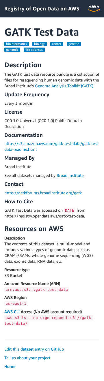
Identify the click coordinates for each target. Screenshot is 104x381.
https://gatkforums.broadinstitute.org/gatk (43, 192)
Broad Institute (70, 175)
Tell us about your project (27, 357)
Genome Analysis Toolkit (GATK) (64, 85)
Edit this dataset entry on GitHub (34, 348)
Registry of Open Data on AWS (41, 8)
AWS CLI (12, 311)
